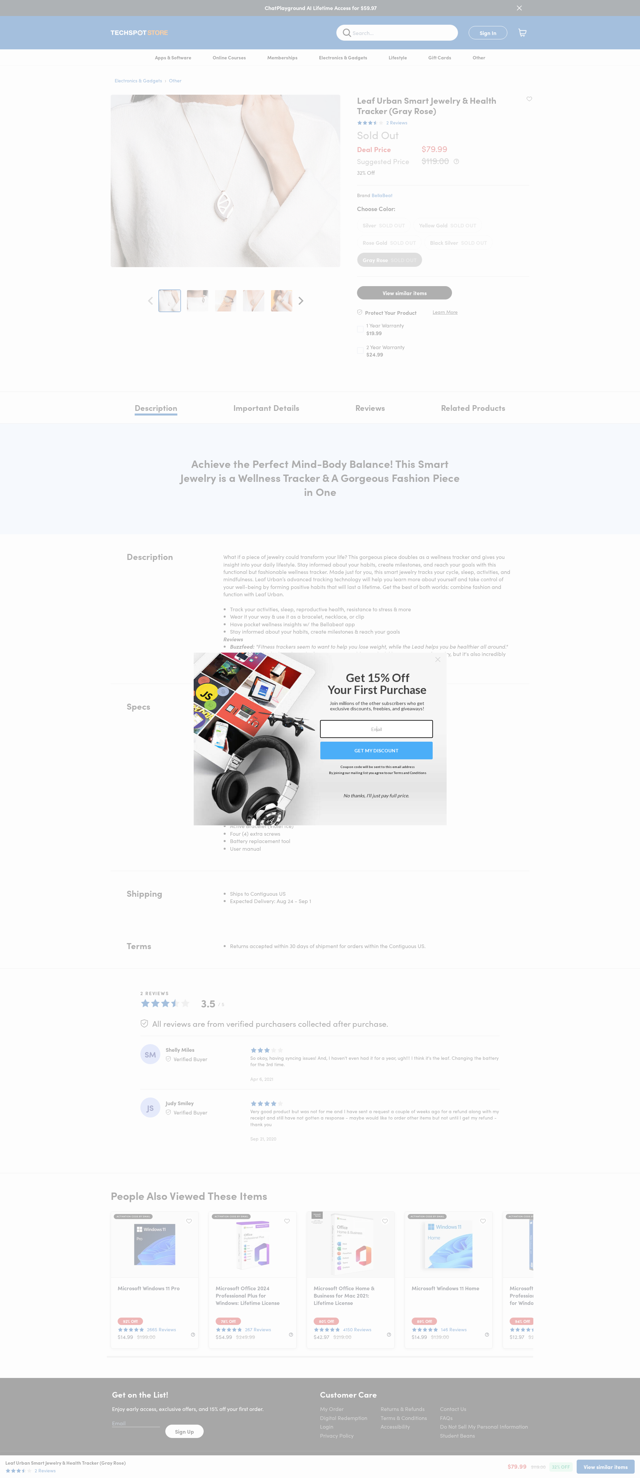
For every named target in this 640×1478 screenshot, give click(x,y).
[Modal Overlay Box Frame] (320, 739)
